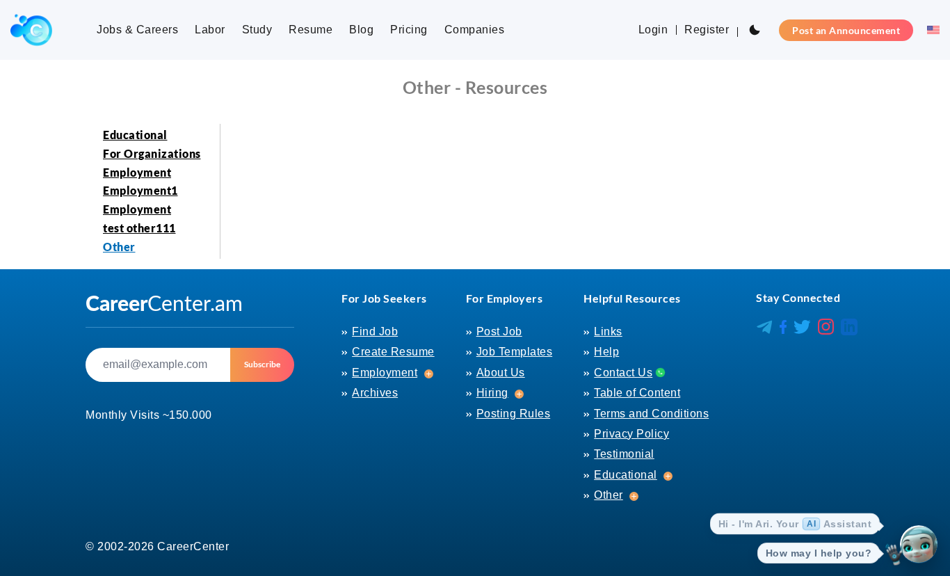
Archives (375, 393)
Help (606, 352)
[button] (929, 30)
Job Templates (514, 352)
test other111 (139, 227)
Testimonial (624, 454)
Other (119, 246)
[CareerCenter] (31, 30)
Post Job (499, 331)
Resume (310, 29)
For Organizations (152, 153)
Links (608, 331)
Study (257, 29)
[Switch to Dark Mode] (754, 30)
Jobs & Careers (137, 29)
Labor (210, 29)
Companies (474, 29)
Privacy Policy (631, 434)
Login (653, 29)
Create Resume (393, 352)
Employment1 (140, 190)
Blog (361, 29)
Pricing (409, 29)
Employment (137, 172)
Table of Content (637, 393)
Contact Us (623, 372)
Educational (135, 134)
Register (706, 29)
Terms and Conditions (651, 413)
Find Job (375, 331)
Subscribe (262, 364)
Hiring (492, 393)
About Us (500, 372)
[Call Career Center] (658, 371)
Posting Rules (513, 413)
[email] (158, 365)
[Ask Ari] (918, 544)
